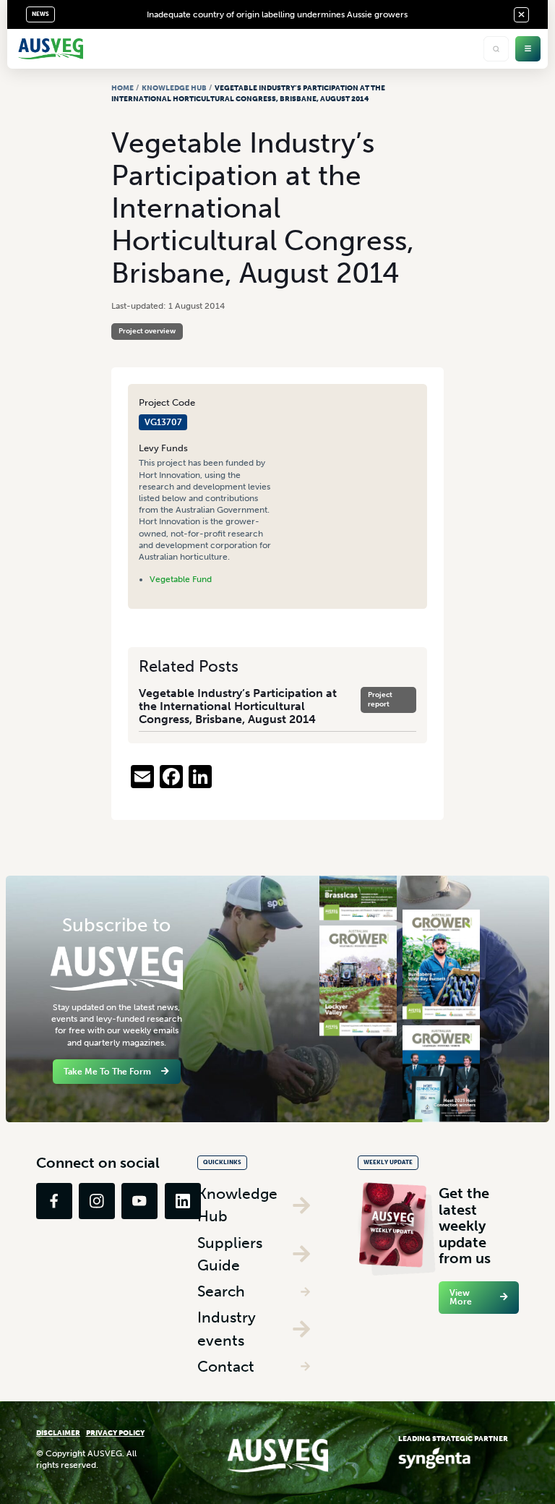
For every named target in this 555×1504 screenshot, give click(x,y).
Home (122, 88)
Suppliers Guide (229, 1254)
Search (221, 1291)
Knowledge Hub (174, 88)
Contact (225, 1366)
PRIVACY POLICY (115, 1433)
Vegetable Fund (181, 579)
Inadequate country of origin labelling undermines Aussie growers (277, 14)
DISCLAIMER (58, 1433)
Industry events (226, 1328)
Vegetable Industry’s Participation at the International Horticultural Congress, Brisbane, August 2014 (238, 706)
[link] (54, 1201)
